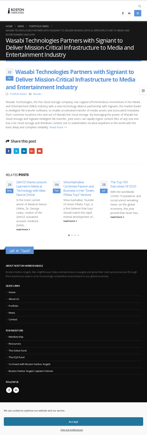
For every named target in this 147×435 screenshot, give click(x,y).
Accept (73, 422)
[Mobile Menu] (137, 13)
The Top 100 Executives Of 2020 (123, 184)
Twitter (16, 151)
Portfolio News (18, 94)
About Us (14, 299)
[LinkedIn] (129, 13)
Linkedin (16, 390)
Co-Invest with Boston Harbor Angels (30, 364)
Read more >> (58, 127)
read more (22, 229)
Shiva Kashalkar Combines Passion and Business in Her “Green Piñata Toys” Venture (78, 188)
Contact (13, 319)
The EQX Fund (16, 357)
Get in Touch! (20, 251)
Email (39, 151)
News (12, 312)
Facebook (8, 151)
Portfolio (13, 306)
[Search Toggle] (139, 6)
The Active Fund (18, 350)
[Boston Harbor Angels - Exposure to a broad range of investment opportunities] (16, 11)
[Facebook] (123, 13)
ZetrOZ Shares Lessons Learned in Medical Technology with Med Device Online (31, 188)
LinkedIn (24, 151)
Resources (15, 343)
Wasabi (37, 94)
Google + (32, 151)
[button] (68, 235)
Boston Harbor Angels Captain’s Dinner (31, 371)
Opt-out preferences (71, 430)
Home (12, 292)
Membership (16, 336)
